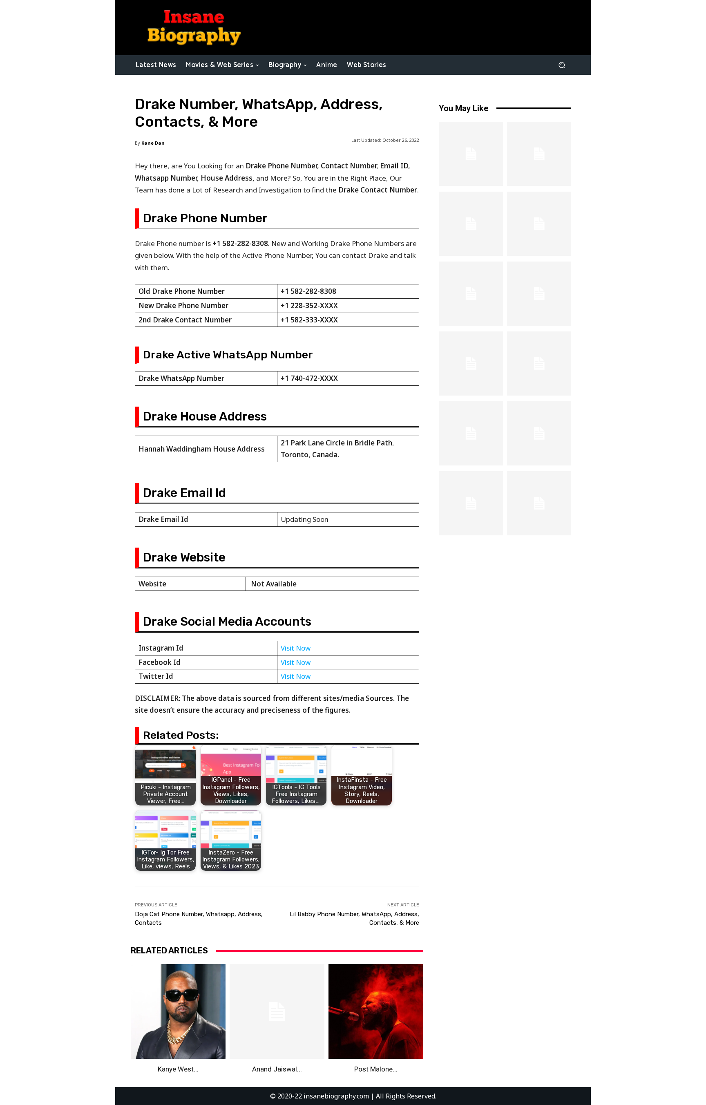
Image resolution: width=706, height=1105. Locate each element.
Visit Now (296, 648)
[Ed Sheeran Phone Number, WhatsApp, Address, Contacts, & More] (471, 433)
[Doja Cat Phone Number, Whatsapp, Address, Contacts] (471, 224)
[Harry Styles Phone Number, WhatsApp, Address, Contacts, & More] (471, 294)
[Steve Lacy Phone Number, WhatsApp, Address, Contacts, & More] (539, 433)
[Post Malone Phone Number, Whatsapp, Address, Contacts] (375, 1011)
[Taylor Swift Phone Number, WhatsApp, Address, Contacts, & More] (539, 503)
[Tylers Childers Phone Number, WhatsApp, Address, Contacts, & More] (539, 363)
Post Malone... (376, 1069)
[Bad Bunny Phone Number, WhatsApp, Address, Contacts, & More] (471, 363)
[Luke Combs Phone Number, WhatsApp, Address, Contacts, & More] (471, 154)
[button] (561, 64)
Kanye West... (178, 1069)
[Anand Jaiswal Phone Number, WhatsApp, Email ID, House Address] (277, 1011)
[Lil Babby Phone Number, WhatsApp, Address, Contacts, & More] (539, 154)
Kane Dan (153, 143)
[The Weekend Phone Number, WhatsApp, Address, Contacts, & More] (539, 224)
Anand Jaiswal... (277, 1069)
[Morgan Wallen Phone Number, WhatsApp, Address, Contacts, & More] (539, 294)
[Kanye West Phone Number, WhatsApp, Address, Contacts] (178, 1011)
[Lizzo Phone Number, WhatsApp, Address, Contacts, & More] (471, 503)
